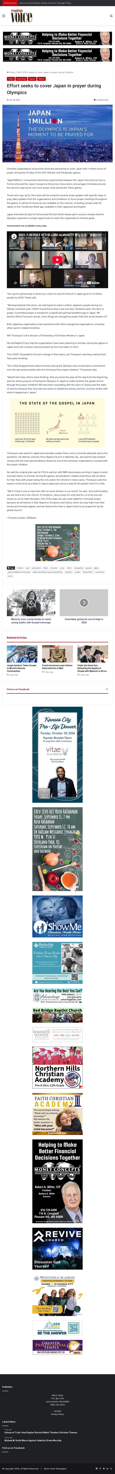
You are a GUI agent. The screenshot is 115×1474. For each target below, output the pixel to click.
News (32, 79)
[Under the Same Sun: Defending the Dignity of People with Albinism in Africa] (92, 654)
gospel (88, 568)
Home (12, 72)
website (68, 203)
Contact (57, 1411)
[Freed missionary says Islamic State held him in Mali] (57, 654)
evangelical (78, 568)
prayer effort (88, 572)
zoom (10, 576)
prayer (77, 572)
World (41, 79)
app (27, 568)
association (36, 568)
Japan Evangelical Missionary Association (50, 184)
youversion (100, 572)
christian (53, 568)
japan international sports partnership (47, 572)
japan (96, 568)
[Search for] (111, 16)
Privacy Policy (57, 1414)
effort (69, 568)
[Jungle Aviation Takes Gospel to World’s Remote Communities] (22, 654)
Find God (21, 79)
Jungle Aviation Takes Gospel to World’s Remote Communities (21, 668)
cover (62, 568)
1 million (20, 568)
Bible (46, 568)
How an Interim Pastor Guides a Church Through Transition (47, 3)
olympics (68, 572)
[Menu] (3, 16)
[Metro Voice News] (21, 15)
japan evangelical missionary (19, 572)
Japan (79, 168)
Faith (18, 72)
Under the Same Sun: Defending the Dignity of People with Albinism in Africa (92, 668)
